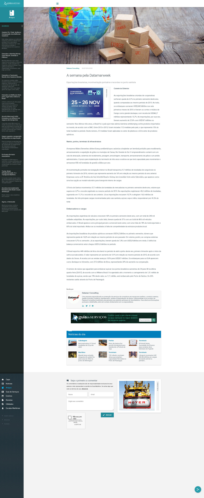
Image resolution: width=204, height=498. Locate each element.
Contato (7, 424)
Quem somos (8, 416)
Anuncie (7, 420)
